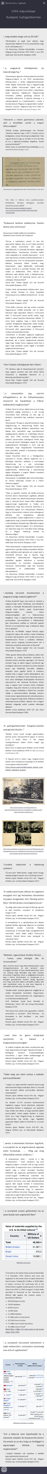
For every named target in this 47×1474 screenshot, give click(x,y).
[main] (23, 14)
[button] (2, 3)
